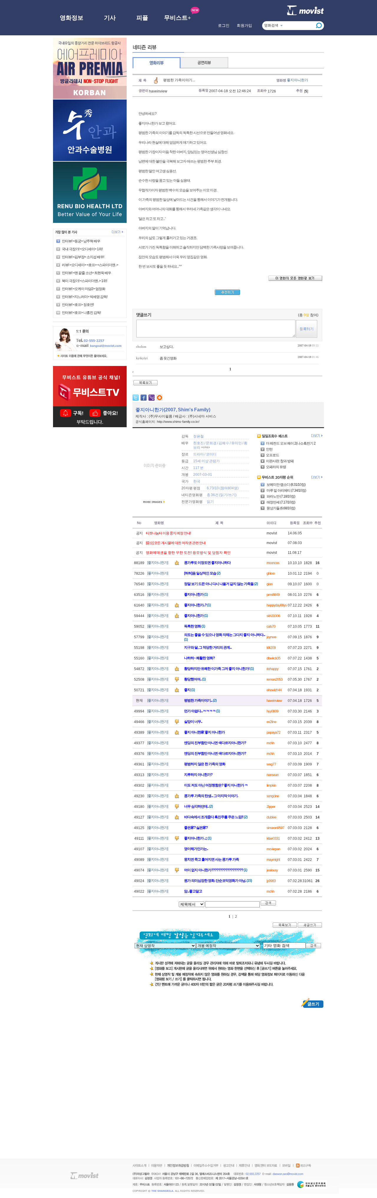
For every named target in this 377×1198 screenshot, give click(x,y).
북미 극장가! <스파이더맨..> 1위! (84, 281)
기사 (110, 17)
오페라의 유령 (276, 467)
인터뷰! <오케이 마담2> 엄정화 (83, 289)
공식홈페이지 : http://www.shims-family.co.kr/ (167, 421)
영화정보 (71, 17)
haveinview (158, 91)
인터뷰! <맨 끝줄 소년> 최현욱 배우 (86, 273)
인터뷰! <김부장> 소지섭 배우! (83, 257)
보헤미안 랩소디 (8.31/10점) (285, 485)
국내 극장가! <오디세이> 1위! (82, 249)
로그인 (223, 25)
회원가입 (244, 25)
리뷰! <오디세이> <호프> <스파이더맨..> (90, 265)
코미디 (211, 454)
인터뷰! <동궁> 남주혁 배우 (81, 241)
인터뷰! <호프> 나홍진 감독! (81, 313)
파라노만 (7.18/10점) (280, 496)
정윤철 (198, 436)
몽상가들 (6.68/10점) (280, 508)
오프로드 (272, 455)
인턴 (269, 449)
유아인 (236, 443)
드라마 (198, 454)
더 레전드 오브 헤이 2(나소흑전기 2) (291, 443)
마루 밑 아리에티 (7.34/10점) (286, 490)
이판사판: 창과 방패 (280, 461)
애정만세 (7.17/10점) (280, 502)
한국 (196, 481)
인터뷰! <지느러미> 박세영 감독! (84, 297)
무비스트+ (177, 17)
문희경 (211, 443)
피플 (142, 17)
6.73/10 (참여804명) (223, 488)
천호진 (198, 443)
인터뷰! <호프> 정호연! (78, 305)
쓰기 (231, 495)
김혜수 (224, 443)
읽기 (223, 495)
